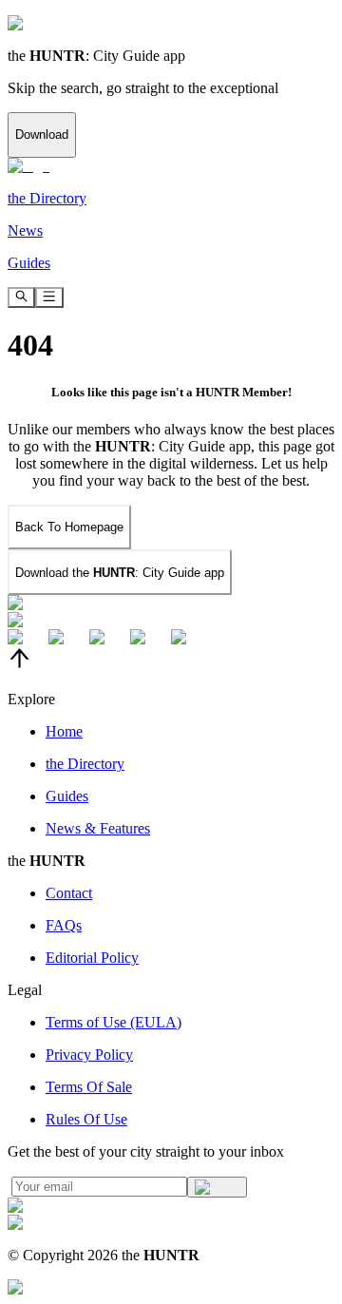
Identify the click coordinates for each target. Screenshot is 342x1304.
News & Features (98, 828)
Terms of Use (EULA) (113, 1022)
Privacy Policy (89, 1054)
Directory (85, 764)
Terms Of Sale (89, 1087)
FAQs (64, 925)
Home (64, 731)
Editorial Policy (92, 957)
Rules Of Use (86, 1119)
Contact (69, 893)
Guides (67, 796)
